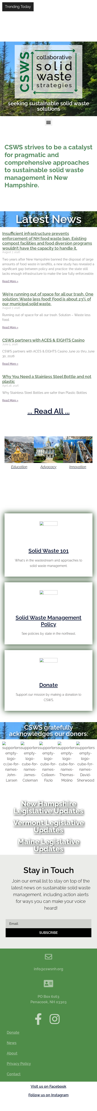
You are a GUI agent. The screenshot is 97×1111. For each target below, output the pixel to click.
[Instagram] (54, 1019)
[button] (48, 122)
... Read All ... (49, 411)
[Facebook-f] (38, 1019)
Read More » (10, 281)
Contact (14, 1074)
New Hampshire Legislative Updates (48, 807)
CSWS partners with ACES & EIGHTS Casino (43, 340)
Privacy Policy (19, 1064)
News (11, 1043)
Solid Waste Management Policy (48, 620)
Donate (48, 685)
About (12, 1053)
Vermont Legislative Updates (48, 826)
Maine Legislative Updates (48, 845)
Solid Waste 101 (48, 550)
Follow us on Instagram (48, 1095)
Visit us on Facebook (48, 1086)
